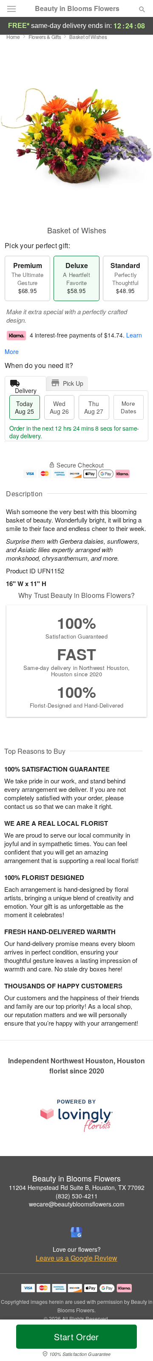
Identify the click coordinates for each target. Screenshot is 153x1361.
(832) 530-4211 (77, 1196)
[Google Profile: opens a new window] (76, 1232)
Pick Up (73, 383)
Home (13, 36)
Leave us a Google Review (76, 1258)
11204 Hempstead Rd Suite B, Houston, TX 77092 (76, 1187)
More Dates (128, 407)
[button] (134, 1342)
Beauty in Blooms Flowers (77, 8)
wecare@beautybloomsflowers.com (77, 1204)
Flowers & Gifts (44, 36)
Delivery (26, 388)
